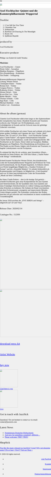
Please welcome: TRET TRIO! (16, 437)
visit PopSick (46, 459)
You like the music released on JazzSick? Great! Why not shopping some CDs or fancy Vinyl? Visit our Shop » (25, 449)
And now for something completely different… (22, 435)
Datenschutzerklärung (43, 474)
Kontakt (48, 464)
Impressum (47, 469)
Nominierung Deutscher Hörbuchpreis (19, 433)
